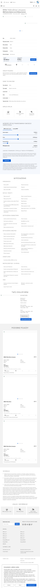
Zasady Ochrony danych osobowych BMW (27, 562)
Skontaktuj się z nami (6, 549)
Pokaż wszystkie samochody (26, 319)
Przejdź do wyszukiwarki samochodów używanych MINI (26, 552)
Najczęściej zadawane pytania (25, 549)
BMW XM (4, 543)
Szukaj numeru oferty (6, 521)
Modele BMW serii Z (6, 539)
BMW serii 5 (5, 535)
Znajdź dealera (5, 551)
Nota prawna (22, 560)
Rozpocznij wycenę (33, 73)
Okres (4, 137)
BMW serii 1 (5, 531)
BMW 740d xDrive (7, 401)
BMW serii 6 (22, 535)
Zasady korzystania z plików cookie (29, 558)
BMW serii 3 (5, 533)
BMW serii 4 (22, 533)
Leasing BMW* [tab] (15, 128)
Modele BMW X (22, 539)
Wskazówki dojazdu (24, 316)
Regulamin (22, 558)
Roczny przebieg (5, 141)
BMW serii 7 (5, 537)
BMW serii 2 (22, 531)
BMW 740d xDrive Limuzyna (10, 357)
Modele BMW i (5, 541)
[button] (1, 2)
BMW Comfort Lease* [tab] (7, 128)
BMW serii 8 (22, 537)
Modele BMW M (23, 541)
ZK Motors (23, 13)
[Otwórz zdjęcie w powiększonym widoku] (13, 24)
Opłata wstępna (5, 132)
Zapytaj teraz (33, 59)
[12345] (20, 343)
